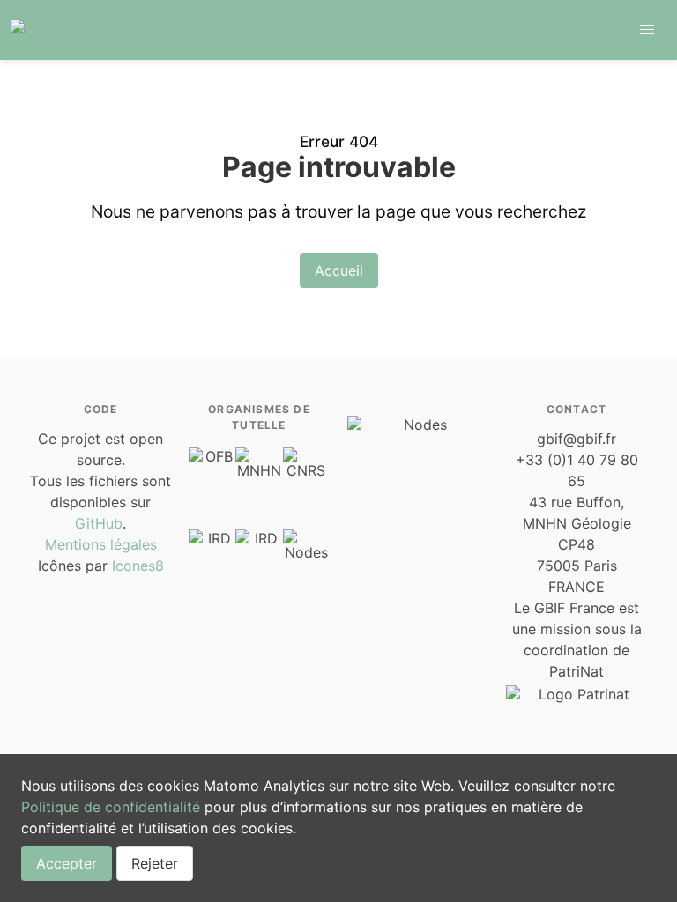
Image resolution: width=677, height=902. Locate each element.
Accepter (66, 863)
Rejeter (154, 863)
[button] (647, 30)
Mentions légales (101, 544)
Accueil (339, 270)
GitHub (99, 523)
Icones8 (138, 565)
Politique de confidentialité (110, 807)
